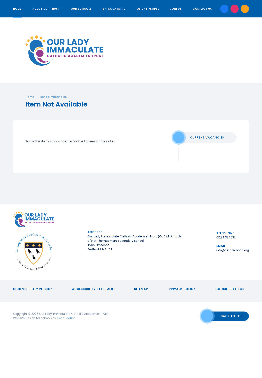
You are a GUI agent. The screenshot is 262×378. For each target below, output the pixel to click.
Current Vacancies (207, 137)
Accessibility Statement (93, 289)
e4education (66, 318)
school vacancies (53, 97)
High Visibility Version (33, 289)
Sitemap (141, 289)
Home (29, 97)
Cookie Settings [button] (229, 289)
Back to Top (232, 316)
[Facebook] (224, 9)
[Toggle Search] (245, 9)
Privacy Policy (182, 289)
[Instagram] (234, 9)
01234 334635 (226, 237)
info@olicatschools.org (232, 250)
